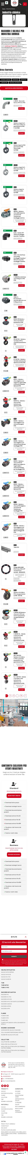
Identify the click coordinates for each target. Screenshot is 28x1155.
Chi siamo (17, 1091)
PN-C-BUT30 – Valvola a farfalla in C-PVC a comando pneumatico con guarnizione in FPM (19, 659)
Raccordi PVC (5, 994)
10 (21, 695)
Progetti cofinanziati (18, 1111)
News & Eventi (19, 1108)
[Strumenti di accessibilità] (6, 2)
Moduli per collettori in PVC (9, 1044)
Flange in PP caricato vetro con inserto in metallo (13, 1023)
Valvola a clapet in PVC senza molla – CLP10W (19, 191)
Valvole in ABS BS (6, 979)
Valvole (3, 1091)
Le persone (18, 1102)
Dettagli (21, 108)
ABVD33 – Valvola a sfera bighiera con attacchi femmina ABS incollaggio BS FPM (19, 529)
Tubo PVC (16, 547)
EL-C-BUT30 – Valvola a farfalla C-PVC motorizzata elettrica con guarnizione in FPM (20, 680)
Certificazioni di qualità (19, 1099)
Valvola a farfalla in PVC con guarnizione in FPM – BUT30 (19, 594)
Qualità (17, 1104)
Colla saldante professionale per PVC (12, 1032)
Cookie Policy (5, 1126)
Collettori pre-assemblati (8, 1042)
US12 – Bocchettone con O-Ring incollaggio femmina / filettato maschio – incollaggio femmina (20, 258)
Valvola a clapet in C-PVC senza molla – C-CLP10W (19, 169)
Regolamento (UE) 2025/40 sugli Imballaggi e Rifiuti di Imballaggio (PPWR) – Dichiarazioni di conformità (13, 1133)
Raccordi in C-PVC (6, 997)
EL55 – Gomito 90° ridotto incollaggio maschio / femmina (19, 234)
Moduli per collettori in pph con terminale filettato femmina (13, 1047)
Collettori (5, 1039)
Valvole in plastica (8, 970)
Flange (3, 1013)
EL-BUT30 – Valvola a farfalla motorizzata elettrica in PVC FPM (20, 361)
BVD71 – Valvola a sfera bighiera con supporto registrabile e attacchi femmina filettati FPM (20, 383)
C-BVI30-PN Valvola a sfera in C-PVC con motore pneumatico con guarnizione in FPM (20, 616)
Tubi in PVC (5, 985)
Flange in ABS (5, 1015)
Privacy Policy (21, 1146)
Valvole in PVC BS (6, 974)
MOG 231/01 (4, 1128)
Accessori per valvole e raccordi (10, 1030)
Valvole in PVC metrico (7, 972)
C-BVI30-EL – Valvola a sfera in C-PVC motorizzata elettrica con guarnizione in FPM (19, 637)
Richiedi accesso (14, 854)
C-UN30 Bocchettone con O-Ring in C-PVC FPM (20, 278)
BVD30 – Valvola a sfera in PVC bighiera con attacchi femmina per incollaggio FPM (20, 508)
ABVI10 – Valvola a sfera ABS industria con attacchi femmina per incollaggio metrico (19, 215)
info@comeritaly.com (7, 1071)
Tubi (2, 983)
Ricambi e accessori (8, 1028)
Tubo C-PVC (5, 987)
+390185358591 (7, 1076)
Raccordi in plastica (8, 992)
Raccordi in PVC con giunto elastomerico (12, 1001)
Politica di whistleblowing (8, 1130)
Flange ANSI (4, 1020)
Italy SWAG (14, 1149)
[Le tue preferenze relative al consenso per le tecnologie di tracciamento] (25, 1152)
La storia (17, 1093)
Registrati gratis (14, 795)
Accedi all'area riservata (14, 88)
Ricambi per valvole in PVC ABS (9, 1035)
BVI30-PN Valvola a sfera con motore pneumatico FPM (19, 321)
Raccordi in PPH (5, 1008)
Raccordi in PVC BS (6, 999)
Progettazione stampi (19, 1096)
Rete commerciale (20, 1106)
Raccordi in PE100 (6, 1006)
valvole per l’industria (11, 46)
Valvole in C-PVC (5, 977)
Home (3, 9)
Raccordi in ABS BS (6, 1004)
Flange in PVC (5, 1018)
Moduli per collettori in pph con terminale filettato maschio (13, 1051)
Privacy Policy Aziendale (8, 1124)
